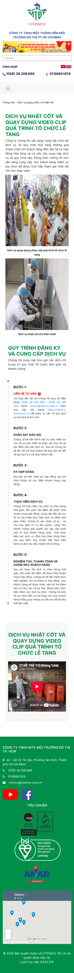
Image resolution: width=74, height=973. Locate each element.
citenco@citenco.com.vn (43, 405)
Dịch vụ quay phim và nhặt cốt (36, 102)
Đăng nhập (10, 66)
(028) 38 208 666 (33, 402)
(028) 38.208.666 (20, 74)
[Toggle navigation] (8, 88)
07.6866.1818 (60, 74)
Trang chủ (9, 102)
